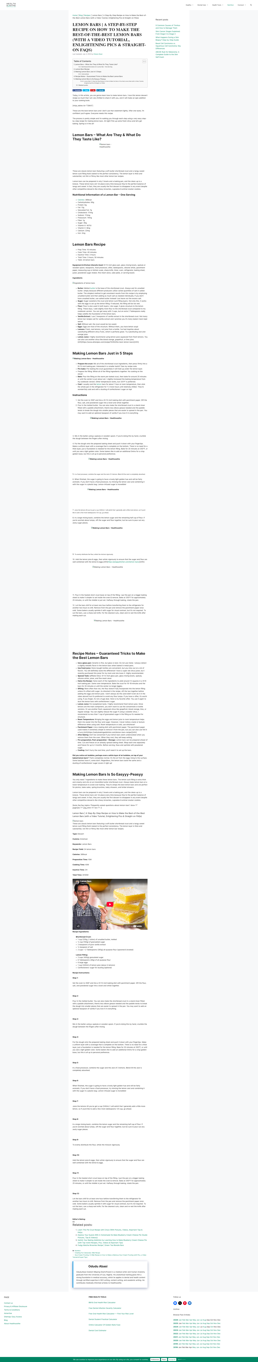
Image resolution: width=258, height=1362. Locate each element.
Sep (208, 1323)
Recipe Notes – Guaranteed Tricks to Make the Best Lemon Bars (99, 76)
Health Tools (216, 5)
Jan (180, 1320)
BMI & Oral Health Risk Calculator (102, 1303)
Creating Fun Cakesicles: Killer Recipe (87, 1253)
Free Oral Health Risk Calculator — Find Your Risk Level (111, 1314)
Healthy (188, 5)
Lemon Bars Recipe (82, 69)
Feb (183, 1320)
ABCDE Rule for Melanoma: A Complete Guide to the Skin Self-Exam (167, 54)
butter (92, 288)
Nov (215, 1323)
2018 (175, 1347)
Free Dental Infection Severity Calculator (105, 1308)
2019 (175, 1344)
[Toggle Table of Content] (143, 61)
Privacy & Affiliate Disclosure (15, 1306)
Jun (198, 1320)
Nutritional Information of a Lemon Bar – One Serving (97, 67)
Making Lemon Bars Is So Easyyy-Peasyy (90, 79)
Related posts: (83, 85)
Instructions (85, 74)
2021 (175, 1337)
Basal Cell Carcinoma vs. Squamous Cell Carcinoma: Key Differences (168, 46)
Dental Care (202, 5)
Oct (211, 1323)
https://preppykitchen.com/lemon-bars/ (123, 562)
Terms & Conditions (12, 1310)
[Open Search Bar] (251, 5)
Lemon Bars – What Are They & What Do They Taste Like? (96, 64)
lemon (99, 384)
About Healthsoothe (12, 1324)
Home (75, 15)
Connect (241, 5)
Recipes (87, 15)
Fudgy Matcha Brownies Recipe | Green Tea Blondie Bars (101, 1245)
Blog (81, 15)
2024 (175, 1327)
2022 (175, 1334)
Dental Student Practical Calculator (103, 1319)
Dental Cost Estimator (97, 1330)
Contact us (8, 1303)
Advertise (8, 1313)
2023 (175, 1330)
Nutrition (230, 5)
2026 (175, 1320)
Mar (187, 1320)
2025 (175, 1323)
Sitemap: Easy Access (13, 1317)
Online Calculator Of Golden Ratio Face (104, 1325)
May (194, 1320)
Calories (81, 200)
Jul (201, 1320)
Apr (190, 1320)
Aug (204, 1320)
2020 (175, 1340)
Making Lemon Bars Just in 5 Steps (88, 72)
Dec (218, 1323)
